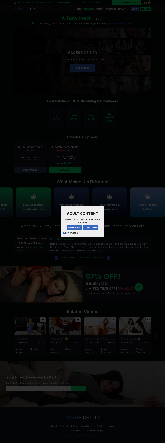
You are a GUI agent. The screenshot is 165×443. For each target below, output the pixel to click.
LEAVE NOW (90, 227)
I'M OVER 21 (74, 227)
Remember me (72, 233)
